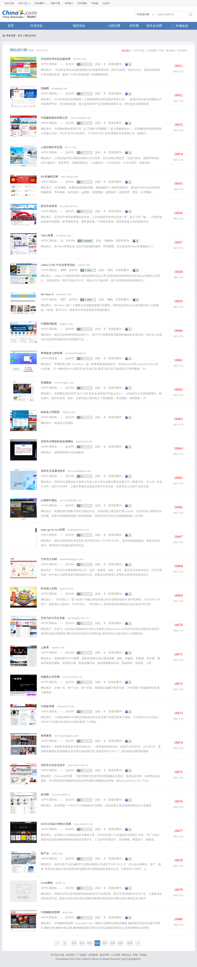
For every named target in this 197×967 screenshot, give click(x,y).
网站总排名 (30, 35)
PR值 (161, 50)
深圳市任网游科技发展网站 (57, 441)
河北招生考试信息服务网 (55, 59)
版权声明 (104, 955)
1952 (110, 270)
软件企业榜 (154, 25)
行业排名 (36, 25)
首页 (11, 25)
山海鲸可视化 (49, 500)
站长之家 (9, 3)
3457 (130, 943)
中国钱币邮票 (49, 323)
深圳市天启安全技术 (53, 765)
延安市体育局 (49, 206)
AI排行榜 (114, 25)
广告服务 (82, 955)
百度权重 (151, 50)
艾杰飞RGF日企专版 (53, 618)
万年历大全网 (49, 559)
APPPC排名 (139, 50)
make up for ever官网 (53, 529)
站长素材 (39, 3)
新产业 (45, 853)
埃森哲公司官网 (50, 676)
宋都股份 (46, 382)
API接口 (69, 3)
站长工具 (23, 3)
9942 (110, 299)
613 (74, 943)
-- (62, 64)
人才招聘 (115, 955)
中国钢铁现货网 (50, 912)
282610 (109, 240)
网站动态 (126, 955)
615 (89, 943)
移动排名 (170, 50)
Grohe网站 (47, 882)
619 (120, 943)
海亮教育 (46, 735)
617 (105, 943)
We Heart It (47, 294)
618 (112, 943)
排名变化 (182, 50)
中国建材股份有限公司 (54, 117)
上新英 (45, 647)
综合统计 (126, 50)
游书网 (45, 794)
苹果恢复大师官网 (51, 353)
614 (82, 943)
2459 (63, 270)
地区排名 (79, 25)
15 (62, 240)
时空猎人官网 (49, 588)
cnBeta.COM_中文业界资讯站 (58, 264)
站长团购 (82, 3)
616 (97, 943)
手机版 (143, 955)
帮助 (135, 955)
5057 (63, 299)
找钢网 (45, 88)
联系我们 (70, 955)
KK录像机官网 (49, 176)
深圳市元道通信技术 (53, 470)
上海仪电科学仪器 (51, 147)
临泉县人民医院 (50, 412)
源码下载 (55, 3)
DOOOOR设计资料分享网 (56, 824)
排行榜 (134, 25)
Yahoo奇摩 (47, 235)
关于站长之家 (57, 955)
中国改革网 (47, 706)
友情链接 (93, 955)
